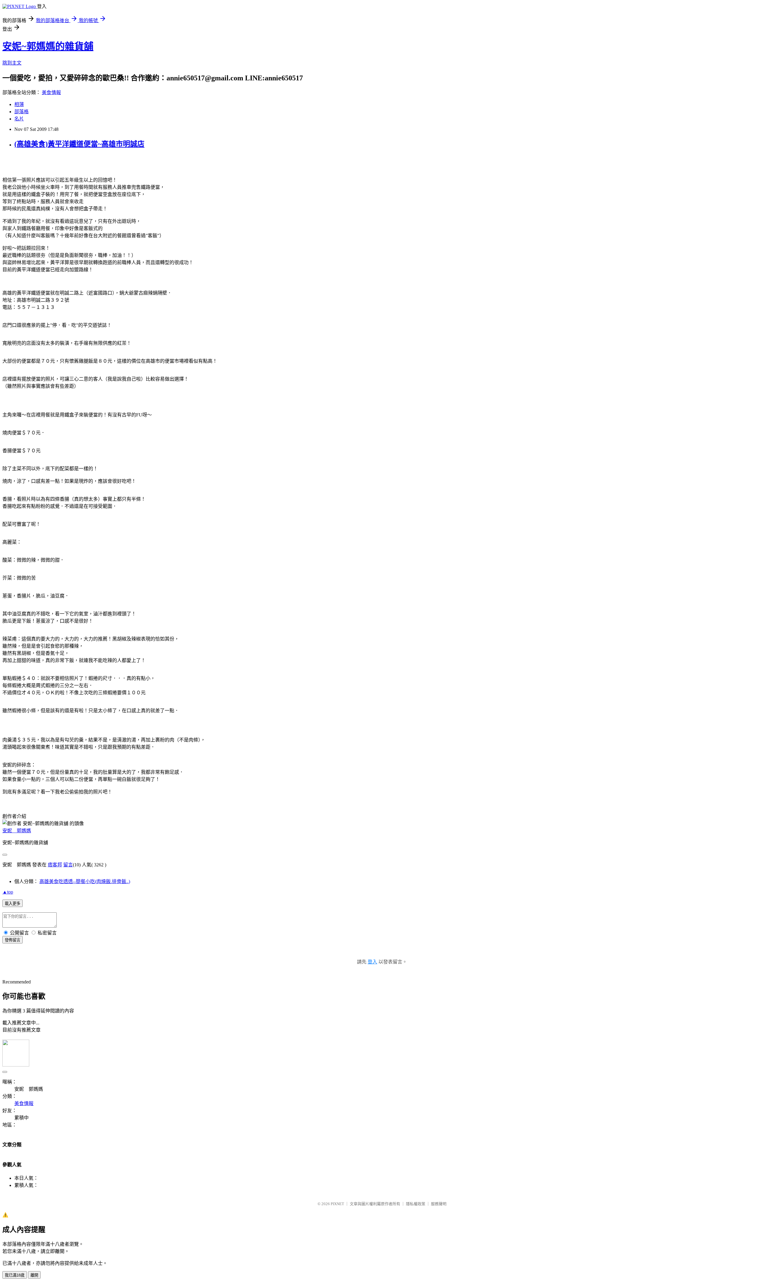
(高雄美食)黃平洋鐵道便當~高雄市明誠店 (79, 144)
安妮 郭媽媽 (16, 830)
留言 (68, 864)
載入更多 (12, 903)
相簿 (19, 104)
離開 (34, 1275)
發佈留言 (12, 940)
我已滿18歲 (14, 1275)
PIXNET (337, 1204)
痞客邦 (55, 864)
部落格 (21, 111)
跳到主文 (11, 62)
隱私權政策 (415, 1204)
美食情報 (51, 92)
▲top (7, 891)
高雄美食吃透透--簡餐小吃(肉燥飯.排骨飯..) (84, 881)
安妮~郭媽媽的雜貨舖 (47, 46)
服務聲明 (438, 1204)
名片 (19, 118)
